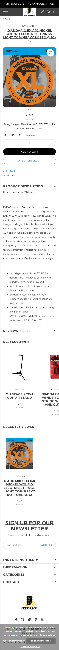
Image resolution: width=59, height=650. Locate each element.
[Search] (48, 11)
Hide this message (41, 641)
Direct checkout (29, 160)
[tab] (29, 186)
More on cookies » (30, 646)
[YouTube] (42, 619)
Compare (30, 135)
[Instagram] (22, 619)
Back (7, 19)
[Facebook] (16, 619)
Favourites (50, 53)
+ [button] (53, 142)
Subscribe (46, 544)
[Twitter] (29, 619)
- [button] (6, 142)
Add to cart (29, 151)
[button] (6, 11)
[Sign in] (42, 11)
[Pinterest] (36, 619)
